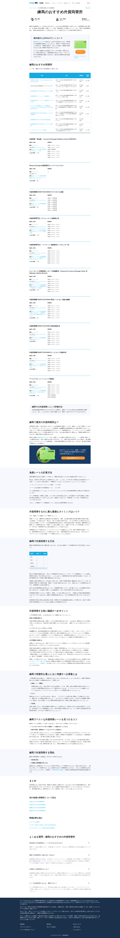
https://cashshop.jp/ (40, 147)
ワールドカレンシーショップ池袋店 (38, 129)
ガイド (59, 3)
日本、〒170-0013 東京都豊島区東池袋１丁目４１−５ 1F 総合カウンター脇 (37, 365)
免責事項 (89, 7)
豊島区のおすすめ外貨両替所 (37, 810)
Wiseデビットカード (39, 41)
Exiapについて (67, 3)
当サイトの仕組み (76, 3)
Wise (78, 437)
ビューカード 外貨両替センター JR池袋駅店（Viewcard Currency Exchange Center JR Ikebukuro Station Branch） (41, 107)
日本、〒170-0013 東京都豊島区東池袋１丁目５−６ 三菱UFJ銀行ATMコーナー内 (37, 392)
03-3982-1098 (35, 171)
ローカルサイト (77, 929)
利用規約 (22, 924)
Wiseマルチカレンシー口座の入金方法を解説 (42, 828)
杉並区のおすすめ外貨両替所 (37, 804)
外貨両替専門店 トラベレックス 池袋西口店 (40, 96)
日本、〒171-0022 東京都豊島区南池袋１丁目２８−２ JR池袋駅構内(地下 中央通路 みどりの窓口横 (37, 286)
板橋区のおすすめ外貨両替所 (37, 807)
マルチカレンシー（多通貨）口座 (38, 663)
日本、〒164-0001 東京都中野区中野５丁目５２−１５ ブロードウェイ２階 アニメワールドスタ (37, 177)
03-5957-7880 (35, 279)
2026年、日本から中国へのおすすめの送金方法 (42, 825)
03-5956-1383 (35, 385)
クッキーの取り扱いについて (27, 929)
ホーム (30, 7)
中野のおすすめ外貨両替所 (36, 801)
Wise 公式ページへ (80, 52)
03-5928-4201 (35, 251)
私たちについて (77, 924)
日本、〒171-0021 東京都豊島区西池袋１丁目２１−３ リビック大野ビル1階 (37, 231)
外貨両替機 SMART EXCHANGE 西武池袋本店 (40, 119)
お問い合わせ (76, 927)
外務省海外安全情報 (57, 770)
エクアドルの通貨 (34, 822)
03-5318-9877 (35, 145)
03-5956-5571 (35, 224)
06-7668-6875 (35, 198)
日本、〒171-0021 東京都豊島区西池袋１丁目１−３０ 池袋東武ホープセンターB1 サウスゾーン (37, 258)
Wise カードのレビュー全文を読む (80, 57)
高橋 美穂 (37, 18)
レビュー (54, 3)
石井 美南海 (63, 18)
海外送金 (47, 3)
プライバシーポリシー (25, 927)
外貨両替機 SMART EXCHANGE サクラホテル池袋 (41, 91)
